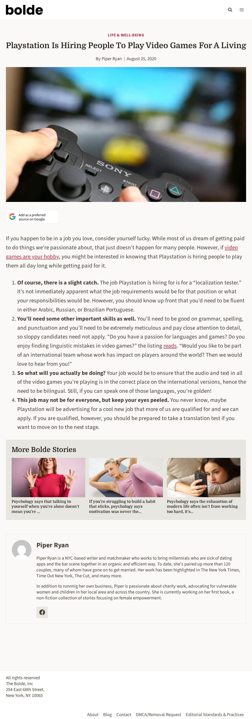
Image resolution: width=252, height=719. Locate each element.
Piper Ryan (112, 59)
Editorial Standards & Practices (215, 714)
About (92, 714)
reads (170, 346)
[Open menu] (241, 10)
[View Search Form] (230, 9)
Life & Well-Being (126, 35)
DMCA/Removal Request (158, 714)
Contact (123, 714)
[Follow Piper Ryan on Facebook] (42, 612)
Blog (107, 714)
